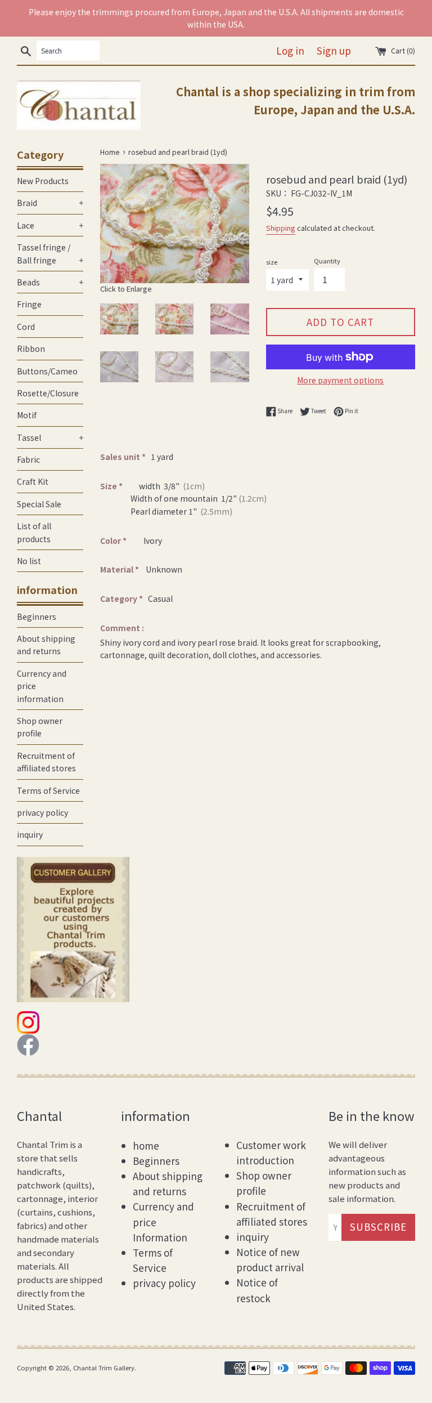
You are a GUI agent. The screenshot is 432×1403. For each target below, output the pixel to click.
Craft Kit (32, 481)
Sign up (334, 50)
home (146, 1145)
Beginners (36, 616)
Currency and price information (41, 686)
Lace (50, 225)
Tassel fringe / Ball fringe (50, 253)
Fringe (29, 304)
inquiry (30, 834)
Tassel (50, 437)
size (271, 261)
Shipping (280, 227)
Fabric (28, 459)
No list (29, 560)
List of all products (34, 532)
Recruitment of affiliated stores (46, 762)
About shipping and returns (46, 644)
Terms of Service (48, 790)
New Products (43, 180)
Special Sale (39, 504)
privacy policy (42, 812)
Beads (50, 282)
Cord (26, 326)
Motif (27, 415)
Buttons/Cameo (47, 371)
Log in (290, 50)
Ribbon (31, 348)
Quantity (327, 260)
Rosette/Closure (48, 393)
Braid (50, 202)
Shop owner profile (39, 727)
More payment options (340, 380)
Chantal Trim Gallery (103, 1367)
